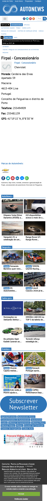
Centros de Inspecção (10, 428)
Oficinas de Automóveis (19, 422)
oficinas (27, 24)
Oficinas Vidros (8, 425)
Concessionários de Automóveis (15, 419)
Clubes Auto (27, 428)
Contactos (6, 464)
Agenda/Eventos (8, 416)
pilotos (3, 34)
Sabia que (6, 298)
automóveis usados (7, 28)
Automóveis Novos (26, 416)
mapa (15, 37)
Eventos (5, 349)
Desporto (6, 247)
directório (8, 37)
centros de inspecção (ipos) (27, 31)
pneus (18, 28)
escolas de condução (8, 31)
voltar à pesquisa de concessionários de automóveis (21, 49)
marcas (41, 31)
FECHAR (21, 494)
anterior (6, 46)
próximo (5, 52)
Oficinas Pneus (38, 422)
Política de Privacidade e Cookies (22, 464)
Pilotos (19, 425)
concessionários (16, 24)
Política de (21, 499)
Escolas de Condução (34, 425)
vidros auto (26, 28)
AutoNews (6, 196)
